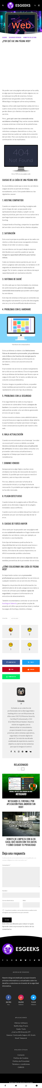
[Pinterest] (16, 960)
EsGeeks (4, 37)
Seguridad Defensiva (15, 37)
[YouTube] (20, 960)
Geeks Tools (21, 1029)
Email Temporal (21, 1038)
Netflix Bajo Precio (21, 1026)
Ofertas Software (21, 1023)
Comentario (6, 865)
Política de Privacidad (21, 1061)
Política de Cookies (21, 1058)
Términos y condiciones (21, 1064)
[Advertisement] (21, 67)
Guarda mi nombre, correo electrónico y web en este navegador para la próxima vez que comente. (19, 911)
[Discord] (39, 960)
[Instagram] (12, 960)
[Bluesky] (25, 960)
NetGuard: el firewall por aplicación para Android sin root (21, 804)
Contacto (21, 1055)
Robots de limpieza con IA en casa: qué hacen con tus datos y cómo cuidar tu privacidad (21, 841)
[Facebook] (3, 960)
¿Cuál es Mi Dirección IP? (21, 1032)
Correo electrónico (8, 900)
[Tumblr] (30, 960)
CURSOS (21, 1067)
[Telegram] (34, 960)
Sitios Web (15, 618)
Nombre (4, 891)
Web (24, 900)
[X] (7, 960)
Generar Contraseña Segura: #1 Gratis (21, 1035)
